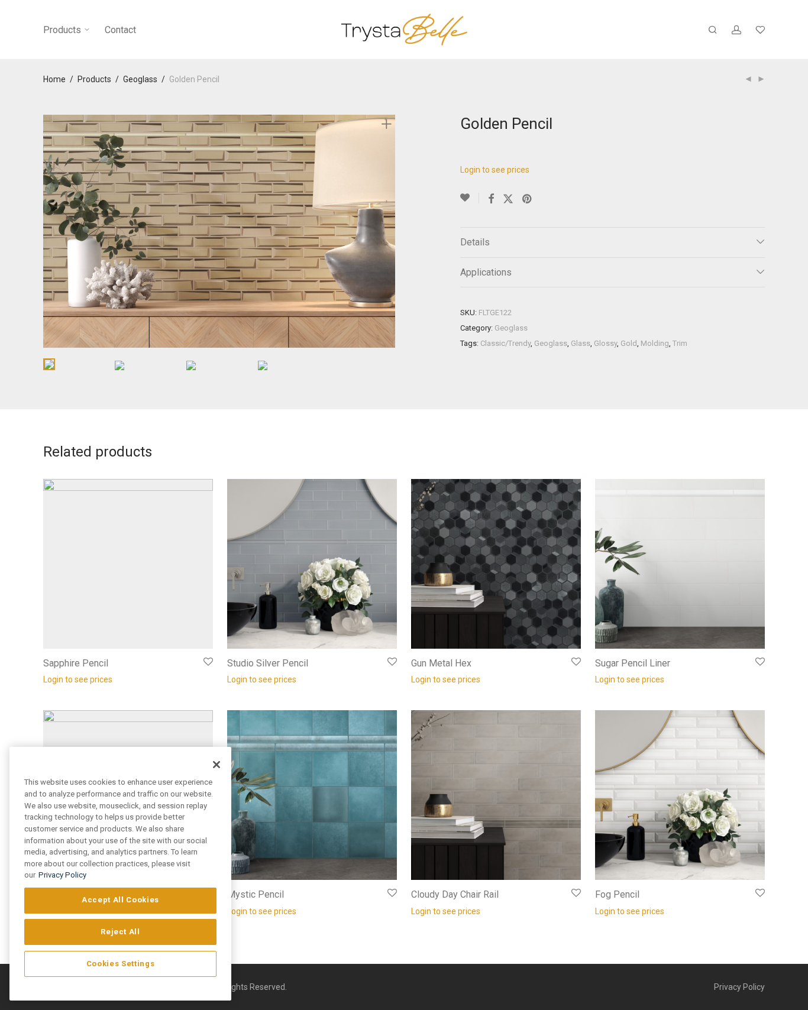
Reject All (120, 931)
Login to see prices (494, 169)
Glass (580, 343)
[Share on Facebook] (491, 199)
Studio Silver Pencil (267, 663)
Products (63, 29)
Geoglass (140, 79)
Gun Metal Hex (441, 663)
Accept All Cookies (120, 899)
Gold (628, 343)
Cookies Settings (120, 963)
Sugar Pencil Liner (632, 663)
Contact (120, 29)
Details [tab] (475, 242)
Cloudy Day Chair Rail (455, 894)
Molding (655, 343)
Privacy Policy (739, 987)
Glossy (605, 343)
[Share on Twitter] (508, 199)
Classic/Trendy (505, 343)
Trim (680, 343)
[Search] (713, 30)
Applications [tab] (486, 272)
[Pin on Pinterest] (527, 199)
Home (54, 79)
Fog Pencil (617, 894)
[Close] (216, 765)
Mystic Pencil (255, 894)
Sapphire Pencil (75, 663)
